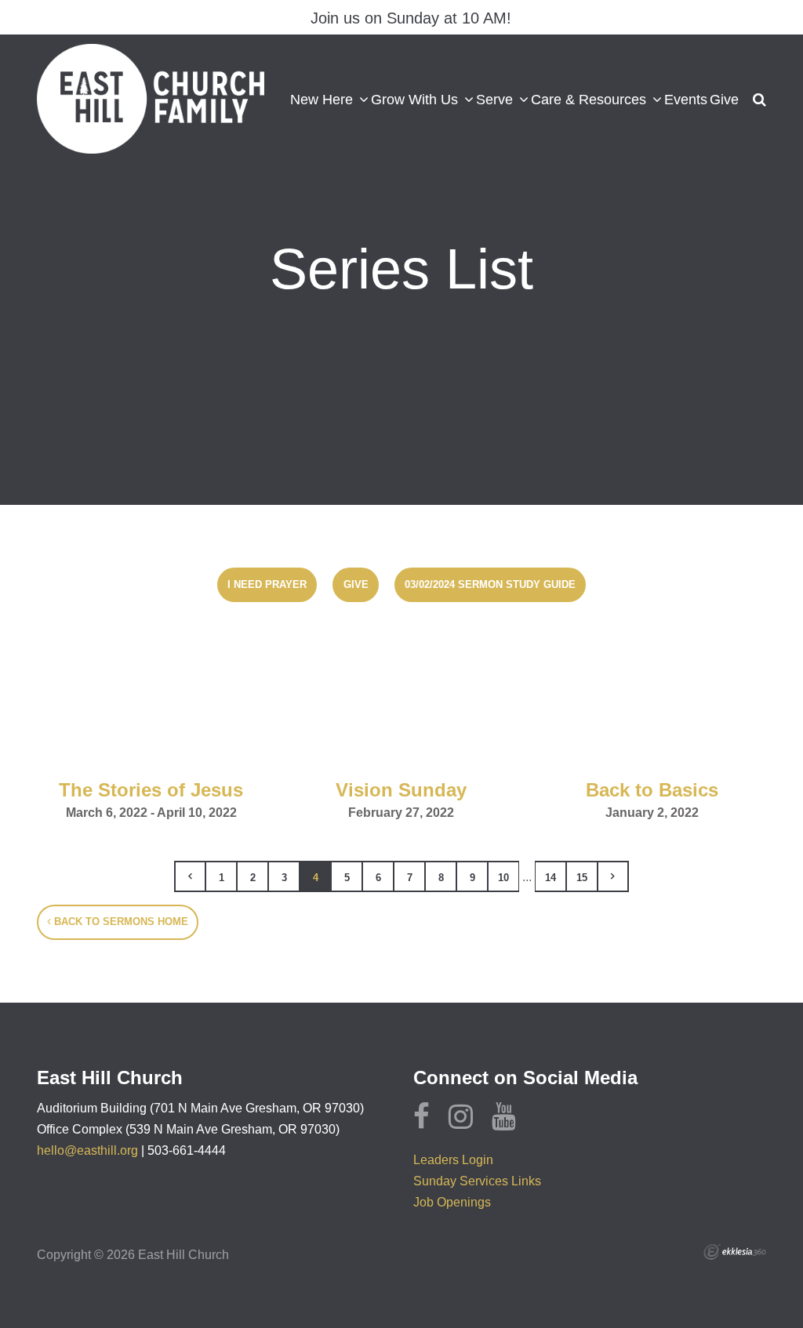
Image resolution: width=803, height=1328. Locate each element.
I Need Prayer (267, 584)
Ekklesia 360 (734, 1252)
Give (356, 584)
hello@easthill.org (87, 1150)
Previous (189, 876)
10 (503, 878)
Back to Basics (652, 789)
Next (613, 876)
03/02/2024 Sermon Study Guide (490, 584)
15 (581, 878)
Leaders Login (453, 1160)
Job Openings (452, 1202)
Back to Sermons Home (119, 921)
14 (550, 878)
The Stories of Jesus (151, 789)
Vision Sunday (401, 789)
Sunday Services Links (477, 1181)
